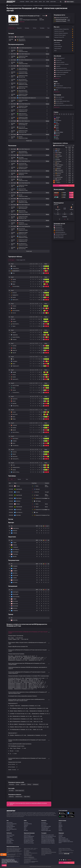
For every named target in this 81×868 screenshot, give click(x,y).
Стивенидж (15, 425)
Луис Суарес (9, 841)
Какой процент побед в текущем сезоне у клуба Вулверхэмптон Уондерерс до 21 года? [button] (27, 643)
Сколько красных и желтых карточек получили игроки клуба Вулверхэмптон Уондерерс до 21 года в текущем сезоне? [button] (26, 700)
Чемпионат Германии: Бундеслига (61, 33)
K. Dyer (10, 716)
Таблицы (29, 784)
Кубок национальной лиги (27, 47)
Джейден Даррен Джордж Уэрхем (62, 101)
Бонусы (31, 1)
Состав (17, 784)
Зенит (55, 50)
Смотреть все (56, 78)
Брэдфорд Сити (15, 295)
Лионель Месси (9, 836)
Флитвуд (14, 348)
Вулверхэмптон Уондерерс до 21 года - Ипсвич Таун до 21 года (24, 684)
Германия (60, 830)
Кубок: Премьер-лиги (26, 53)
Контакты (60, 836)
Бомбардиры (35, 784)
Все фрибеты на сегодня (28, 841)
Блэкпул (14, 281)
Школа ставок (53, 1)
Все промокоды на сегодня (29, 840)
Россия (60, 822)
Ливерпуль (26, 825)
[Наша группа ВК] (61, 860)
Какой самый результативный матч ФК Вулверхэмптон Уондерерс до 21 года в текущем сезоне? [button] (26, 664)
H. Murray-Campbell (13, 724)
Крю (13, 359)
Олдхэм (14, 326)
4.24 (64, 213)
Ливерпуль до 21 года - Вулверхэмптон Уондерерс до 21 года (24, 680)
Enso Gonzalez (15, 605)
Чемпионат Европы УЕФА (46, 830)
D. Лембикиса (15, 547)
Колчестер (14, 451)
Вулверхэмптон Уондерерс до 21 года (63, 87)
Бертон (14, 363)
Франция (60, 825)
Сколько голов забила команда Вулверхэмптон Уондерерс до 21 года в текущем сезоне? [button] (27, 740)
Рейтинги (27, 1)
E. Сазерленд (15, 610)
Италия (60, 827)
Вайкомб (14, 454)
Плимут (14, 387)
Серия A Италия (10, 822)
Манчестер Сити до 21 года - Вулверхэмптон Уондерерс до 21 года (25, 682)
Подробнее (63, 216)
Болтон (14, 319)
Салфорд (14, 266)
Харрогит (14, 332)
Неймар (8, 837)
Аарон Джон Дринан (60, 97)
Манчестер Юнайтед (28, 823)
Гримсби (14, 297)
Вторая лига (58, 76)
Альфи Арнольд (16, 528)
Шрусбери (14, 403)
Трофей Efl (21, 36)
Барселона (26, 822)
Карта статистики (62, 837)
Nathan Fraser (15, 603)
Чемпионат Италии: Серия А (60, 35)
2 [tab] (62, 219)
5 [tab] (65, 219)
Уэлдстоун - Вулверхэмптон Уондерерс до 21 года (27, 705)
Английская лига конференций (61, 72)
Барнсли (14, 308)
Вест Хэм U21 (15, 414)
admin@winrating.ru (35, 861)
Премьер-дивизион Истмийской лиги (63, 70)
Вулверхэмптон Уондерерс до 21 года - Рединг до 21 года (27, 729)
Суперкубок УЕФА (44, 829)
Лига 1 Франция (10, 827)
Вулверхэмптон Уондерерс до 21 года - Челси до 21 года (23, 679)
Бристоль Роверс (16, 385)
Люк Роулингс (15, 580)
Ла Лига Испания (10, 825)
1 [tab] (61, 219)
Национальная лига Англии (61, 68)
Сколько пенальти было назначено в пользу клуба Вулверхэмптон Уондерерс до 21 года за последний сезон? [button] (27, 692)
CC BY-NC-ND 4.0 (61, 853)
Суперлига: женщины (59, 62)
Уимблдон (14, 427)
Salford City (11, 796)
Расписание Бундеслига (59, 232)
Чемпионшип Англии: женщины (61, 64)
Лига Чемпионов (44, 823)
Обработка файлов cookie (45, 848)
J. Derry (10, 718)
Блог (44, 1)
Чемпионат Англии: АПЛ (59, 31)
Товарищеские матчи (45, 827)
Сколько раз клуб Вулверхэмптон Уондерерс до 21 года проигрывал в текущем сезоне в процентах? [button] (26, 672)
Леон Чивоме (15, 601)
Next (67, 219)
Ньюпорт (14, 376)
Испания (60, 829)
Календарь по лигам (59, 235)
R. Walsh (10, 721)
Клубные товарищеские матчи (26, 59)
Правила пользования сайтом (64, 840)
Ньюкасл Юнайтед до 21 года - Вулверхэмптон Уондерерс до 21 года (25, 657)
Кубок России (43, 825)
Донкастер (15, 292)
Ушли (27, 479)
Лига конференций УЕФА (46, 826)
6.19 (70, 213)
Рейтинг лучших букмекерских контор (48, 836)
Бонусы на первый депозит (29, 836)
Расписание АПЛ (58, 227)
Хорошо (4, 865)
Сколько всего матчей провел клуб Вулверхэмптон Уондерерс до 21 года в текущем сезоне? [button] (27, 632)
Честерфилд (15, 361)
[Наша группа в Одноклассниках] (66, 860)
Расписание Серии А (59, 228)
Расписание (11, 784)
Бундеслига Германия (11, 826)
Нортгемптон (15, 398)
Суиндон (14, 412)
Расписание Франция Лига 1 (60, 234)
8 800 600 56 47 (31, 857)
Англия (60, 823)
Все (11, 479)
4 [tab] (64, 219)
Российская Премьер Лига (12, 829)
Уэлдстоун (36, 667)
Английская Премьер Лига (11, 823)
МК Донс (14, 419)
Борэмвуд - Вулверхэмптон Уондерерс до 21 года (20, 688)
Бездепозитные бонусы (28, 837)
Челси (25, 827)
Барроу (14, 284)
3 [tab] (63, 219)
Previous (59, 219)
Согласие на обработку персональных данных (66, 842)
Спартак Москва (57, 48)
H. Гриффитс (15, 570)
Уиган (14, 273)
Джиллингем (15, 456)
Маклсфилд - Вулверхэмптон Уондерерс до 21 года (21, 656)
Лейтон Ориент (15, 438)
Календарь (27, 28)
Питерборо (15, 440)
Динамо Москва (57, 44)
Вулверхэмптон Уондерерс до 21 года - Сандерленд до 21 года (24, 660)
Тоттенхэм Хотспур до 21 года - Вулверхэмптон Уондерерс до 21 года (26, 678)
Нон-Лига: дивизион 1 (60, 58)
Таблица (34, 28)
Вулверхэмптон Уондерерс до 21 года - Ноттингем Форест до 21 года (26, 687)
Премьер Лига (58, 60)
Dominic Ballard (59, 99)
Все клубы (26, 830)
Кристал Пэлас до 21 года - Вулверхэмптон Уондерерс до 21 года (25, 658)
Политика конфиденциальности (46, 853)
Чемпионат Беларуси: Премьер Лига (61, 29)
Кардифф (14, 372)
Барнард (14, 469)
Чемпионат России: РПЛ (59, 37)
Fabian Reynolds (19, 489)
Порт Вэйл (14, 345)
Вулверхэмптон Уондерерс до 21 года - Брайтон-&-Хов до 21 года (25, 683)
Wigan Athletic (27, 796)
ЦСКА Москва (57, 42)
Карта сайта (43, 854)
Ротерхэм (14, 321)
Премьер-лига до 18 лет (60, 74)
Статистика (22, 1)
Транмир (14, 279)
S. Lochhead (11, 713)
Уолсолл (14, 401)
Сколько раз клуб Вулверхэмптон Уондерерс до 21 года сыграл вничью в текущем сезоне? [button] (27, 650)
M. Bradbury (11, 735)
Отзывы (47, 1)
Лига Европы (43, 822)
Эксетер (14, 374)
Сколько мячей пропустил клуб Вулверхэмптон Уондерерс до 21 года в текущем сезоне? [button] (27, 759)
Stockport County (19, 796)
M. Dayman (15, 544)
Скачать (40, 1)
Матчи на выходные (59, 237)
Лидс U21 (14, 352)
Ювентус (25, 826)
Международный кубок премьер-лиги (29, 97)
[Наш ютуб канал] (64, 860)
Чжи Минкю (15, 608)
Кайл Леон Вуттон (59, 103)
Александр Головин (10, 840)
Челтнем (14, 390)
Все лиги (8, 830)
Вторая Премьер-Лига (26, 65)
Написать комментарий (12, 777)
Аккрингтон (15, 350)
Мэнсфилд (14, 339)
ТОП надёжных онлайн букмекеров (47, 840)
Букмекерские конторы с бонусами (47, 841)
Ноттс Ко (14, 312)
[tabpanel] (63, 210)
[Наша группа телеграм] (59, 860)
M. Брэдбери (15, 566)
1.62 (57, 213)
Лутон (14, 465)
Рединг (14, 416)
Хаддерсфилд (15, 334)
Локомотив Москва (58, 46)
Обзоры (36, 1)
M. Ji (9, 753)
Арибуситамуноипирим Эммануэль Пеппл (64, 105)
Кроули (14, 443)
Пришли (19, 479)
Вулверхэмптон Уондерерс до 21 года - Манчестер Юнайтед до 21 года (26, 686)
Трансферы (42, 28)
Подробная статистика (63, 185)
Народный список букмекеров (47, 837)
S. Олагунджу (15, 554)
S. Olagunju (11, 705)
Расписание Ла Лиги (59, 230)
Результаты (19, 28)
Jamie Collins (15, 620)
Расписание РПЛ (58, 225)
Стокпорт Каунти (16, 268)
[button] (63, 117)
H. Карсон (18, 486)
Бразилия (60, 826)
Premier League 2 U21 (21, 259)
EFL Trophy (12, 259)
